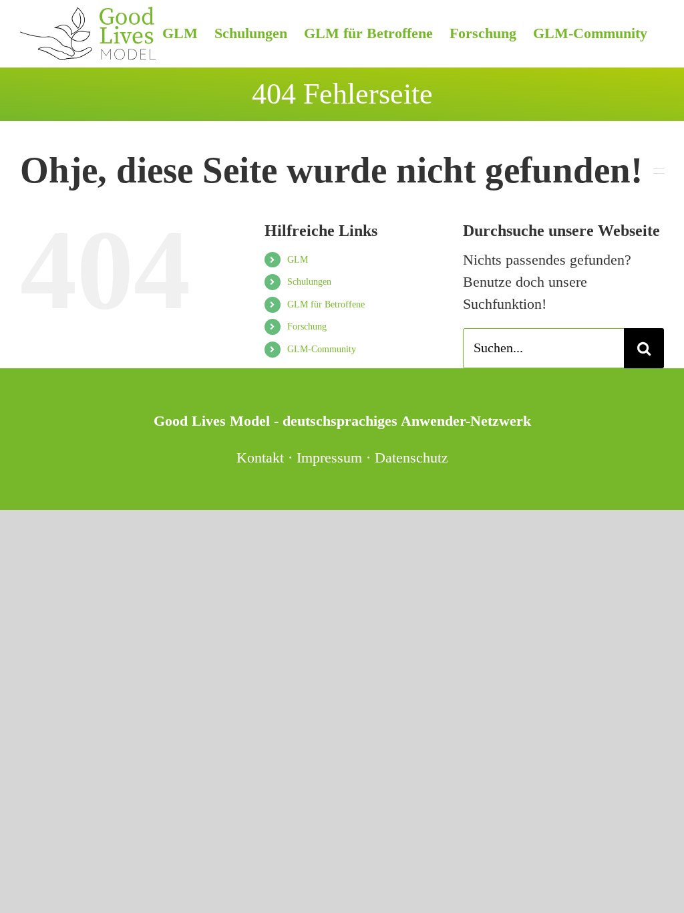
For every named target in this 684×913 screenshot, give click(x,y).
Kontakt (260, 457)
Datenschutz (411, 457)
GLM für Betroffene (326, 304)
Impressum (329, 457)
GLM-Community (321, 349)
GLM (297, 260)
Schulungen (309, 282)
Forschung (307, 326)
